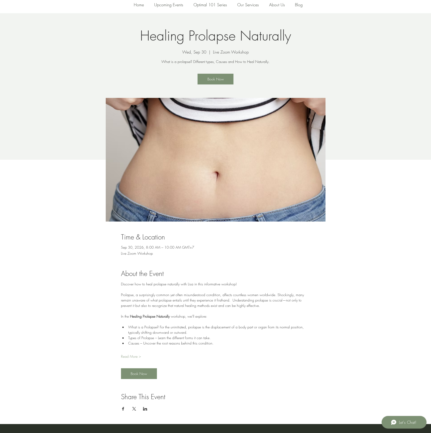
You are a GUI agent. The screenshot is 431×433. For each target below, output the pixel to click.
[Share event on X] (134, 409)
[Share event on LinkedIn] (145, 409)
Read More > (131, 356)
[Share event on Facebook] (123, 409)
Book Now (215, 79)
